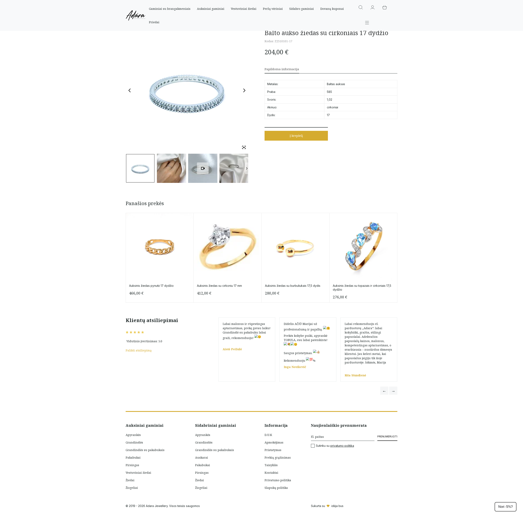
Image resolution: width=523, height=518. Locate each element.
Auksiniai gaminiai (210, 9)
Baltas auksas (336, 84)
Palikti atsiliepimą (139, 350)
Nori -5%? (505, 506)
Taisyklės (271, 465)
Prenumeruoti (387, 436)
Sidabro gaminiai (301, 9)
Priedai (154, 22)
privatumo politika (342, 445)
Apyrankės (133, 435)
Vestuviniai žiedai (243, 9)
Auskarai (201, 457)
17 (328, 115)
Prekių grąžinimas (278, 457)
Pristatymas (273, 450)
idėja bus (337, 506)
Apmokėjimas (274, 442)
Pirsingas (132, 465)
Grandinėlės (134, 442)
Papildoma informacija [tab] (282, 69)
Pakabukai (133, 457)
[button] (384, 391)
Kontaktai (271, 473)
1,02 (329, 99)
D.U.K (268, 435)
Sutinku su (335, 445)
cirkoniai (332, 107)
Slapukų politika (276, 488)
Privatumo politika (278, 480)
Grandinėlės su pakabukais (145, 450)
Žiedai (130, 480)
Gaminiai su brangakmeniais (169, 9)
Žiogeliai (132, 488)
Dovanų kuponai (332, 9)
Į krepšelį (296, 136)
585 (329, 91)
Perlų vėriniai (273, 9)
